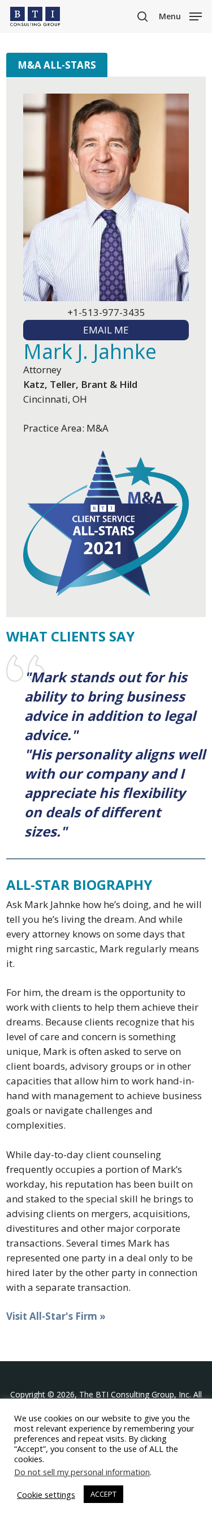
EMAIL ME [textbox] (106, 329)
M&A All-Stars (57, 64)
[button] (180, 15)
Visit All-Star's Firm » (56, 1316)
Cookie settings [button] (46, 1494)
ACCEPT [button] (103, 1494)
